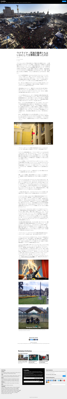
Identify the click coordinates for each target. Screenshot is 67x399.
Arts (2, 372)
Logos (19, 375)
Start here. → (41, 381)
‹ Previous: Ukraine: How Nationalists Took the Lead (24, 343)
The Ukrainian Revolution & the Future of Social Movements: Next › (41, 343)
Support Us (64, 1)
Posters (8, 375)
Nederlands (11, 390)
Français (14, 387)
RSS (4, 371)
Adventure (5, 372)
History (16, 372)
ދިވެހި (14, 392)
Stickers (11, 375)
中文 (6, 389)
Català (12, 392)
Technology (5, 373)
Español (5, 387)
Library (4, 2)
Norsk (6, 393)
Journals (5, 375)
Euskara (17, 389)
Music (16, 375)
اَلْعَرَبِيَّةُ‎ (20, 390)
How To (19, 372)
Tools (6, 2)
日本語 (17, 388)
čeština (14, 389)
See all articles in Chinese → (26, 2)
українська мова (4, 392)
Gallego (16, 392)
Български (3, 389)
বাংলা (7, 391)
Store (12, 2)
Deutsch (11, 387)
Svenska (9, 391)
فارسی (8, 390)
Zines (2, 375)
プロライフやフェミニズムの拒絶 (27, 256)
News (2, 373)
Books (2, 2)
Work (18, 378)
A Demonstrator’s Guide (12, 373)
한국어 (2, 391)
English (19, 60)
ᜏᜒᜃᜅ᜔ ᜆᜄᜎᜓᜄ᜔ (9, 393)
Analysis (8, 372)
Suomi (15, 388)
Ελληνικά (11, 388)
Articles (2, 371)
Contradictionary (14, 378)
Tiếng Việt (9, 392)
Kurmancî (2, 393)
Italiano (8, 387)
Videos (14, 375)
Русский (6, 388)
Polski (9, 388)
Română (5, 391)
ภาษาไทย (17, 391)
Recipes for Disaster (11, 379)
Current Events (12, 372)
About (21, 2)
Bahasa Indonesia (10, 389)
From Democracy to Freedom (6, 378)
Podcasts (9, 2)
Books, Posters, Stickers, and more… (7, 385)
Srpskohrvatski (15, 390)
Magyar (2, 390)
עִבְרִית (15, 391)
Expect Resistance (4, 379)
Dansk (13, 391)
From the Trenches (20, 59)
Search (15, 2)
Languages (18, 2)
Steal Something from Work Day (13, 376)
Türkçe (5, 390)
